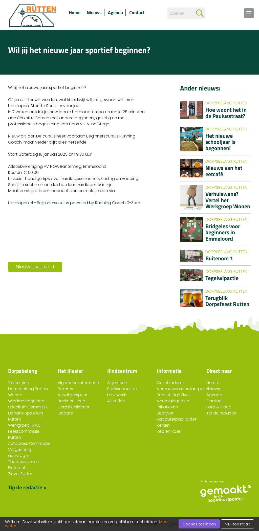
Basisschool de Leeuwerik (122, 392)
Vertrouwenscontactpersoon (186, 389)
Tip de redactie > (27, 487)
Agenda (115, 12)
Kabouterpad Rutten (177, 419)
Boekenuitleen (71, 401)
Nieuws (94, 12)
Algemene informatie (78, 383)
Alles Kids (116, 401)
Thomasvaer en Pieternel (23, 465)
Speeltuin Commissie (28, 407)
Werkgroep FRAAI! (24, 425)
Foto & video (218, 407)
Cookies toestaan (199, 524)
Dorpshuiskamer (73, 407)
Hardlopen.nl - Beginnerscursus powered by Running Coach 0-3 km (74, 203)
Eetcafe (65, 413)
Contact (137, 12)
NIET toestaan (237, 524)
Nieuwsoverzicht (35, 266)
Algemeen (117, 383)
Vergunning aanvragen (19, 452)
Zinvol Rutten (20, 474)
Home (74, 12)
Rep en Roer (168, 431)
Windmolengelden (26, 401)
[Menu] (249, 13)
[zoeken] (199, 13)
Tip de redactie (221, 413)
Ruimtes (65, 389)
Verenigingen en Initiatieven (173, 404)
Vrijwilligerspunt (73, 395)
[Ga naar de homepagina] (33, 15)
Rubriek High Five (173, 395)
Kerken (163, 425)
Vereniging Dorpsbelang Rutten (28, 386)
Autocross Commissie (29, 443)
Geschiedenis (170, 383)
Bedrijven (166, 413)
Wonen (15, 395)
